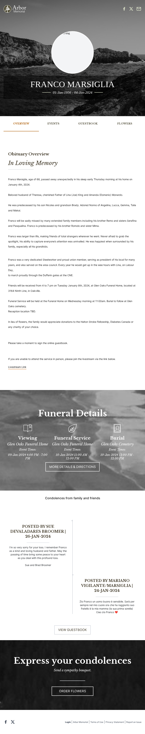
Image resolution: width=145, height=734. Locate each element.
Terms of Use (96, 722)
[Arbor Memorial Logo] (15, 9)
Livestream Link (17, 366)
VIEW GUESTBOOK (72, 630)
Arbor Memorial (80, 722)
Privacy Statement (115, 722)
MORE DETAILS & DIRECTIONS (72, 467)
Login (68, 722)
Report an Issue (133, 722)
